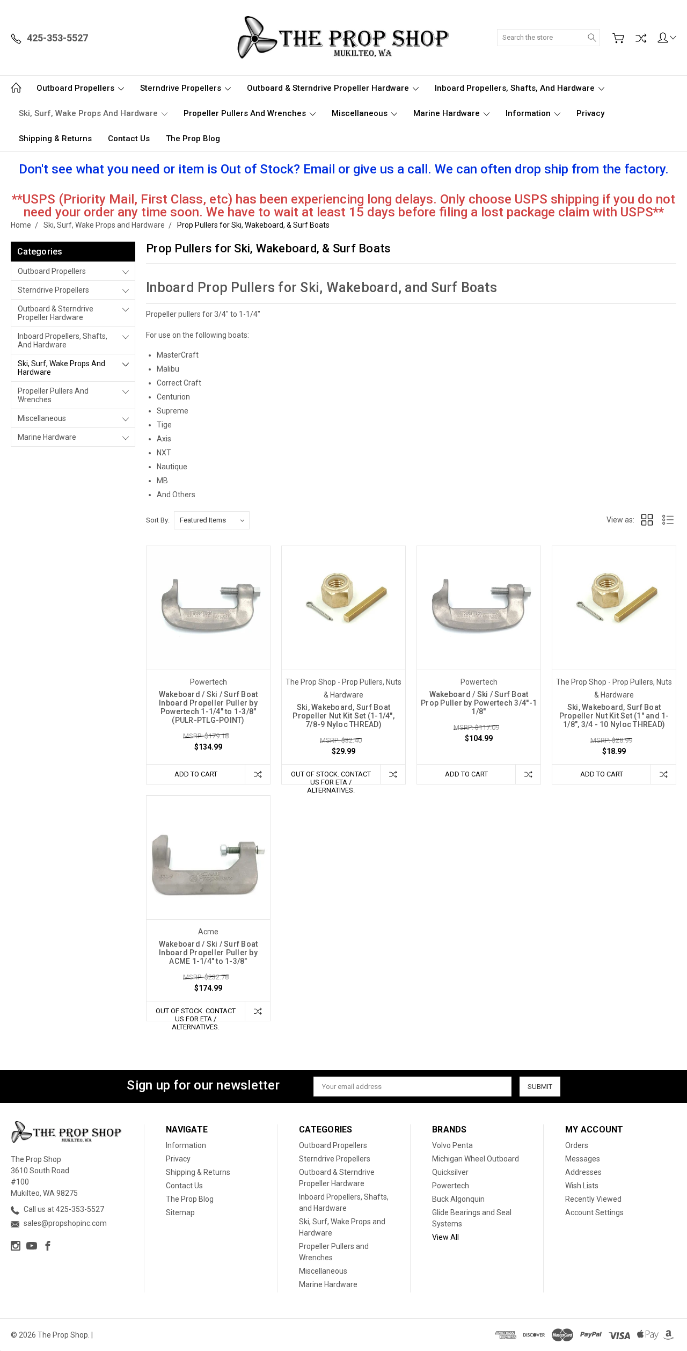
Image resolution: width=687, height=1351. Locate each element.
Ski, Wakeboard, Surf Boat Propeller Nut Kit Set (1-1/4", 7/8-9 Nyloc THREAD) (343, 716)
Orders (576, 1145)
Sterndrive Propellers (181, 88)
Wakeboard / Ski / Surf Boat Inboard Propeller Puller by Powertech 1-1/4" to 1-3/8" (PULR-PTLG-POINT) (208, 707)
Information (529, 113)
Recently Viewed (593, 1199)
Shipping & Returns (55, 138)
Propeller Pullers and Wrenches (246, 113)
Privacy (590, 113)
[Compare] (641, 38)
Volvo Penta (452, 1145)
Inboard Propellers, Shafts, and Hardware (516, 88)
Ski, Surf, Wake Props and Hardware (89, 113)
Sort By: (158, 520)
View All (445, 1237)
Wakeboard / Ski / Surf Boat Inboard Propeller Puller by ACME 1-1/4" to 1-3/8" (208, 952)
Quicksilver (450, 1172)
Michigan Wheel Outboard (475, 1158)
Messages (582, 1158)
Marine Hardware (447, 113)
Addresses (583, 1172)
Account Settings (594, 1212)
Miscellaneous (361, 113)
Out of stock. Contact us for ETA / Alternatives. (331, 777)
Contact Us (129, 138)
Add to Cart (195, 774)
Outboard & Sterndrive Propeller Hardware (329, 88)
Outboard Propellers (76, 88)
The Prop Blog (193, 138)
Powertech (450, 1185)
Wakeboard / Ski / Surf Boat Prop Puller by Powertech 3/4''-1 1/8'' (479, 703)
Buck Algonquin (458, 1199)
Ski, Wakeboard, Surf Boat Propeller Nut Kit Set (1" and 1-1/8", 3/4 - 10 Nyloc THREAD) (614, 716)
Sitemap (180, 1212)
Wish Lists (581, 1185)
